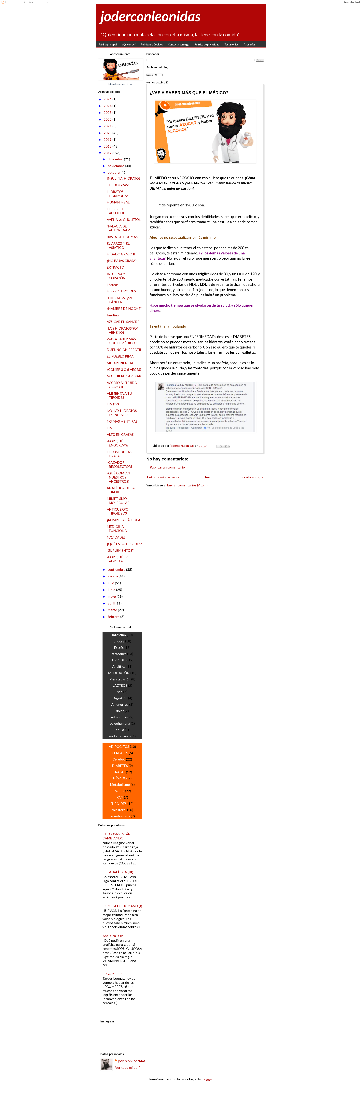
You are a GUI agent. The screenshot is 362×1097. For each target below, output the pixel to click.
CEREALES (120, 753)
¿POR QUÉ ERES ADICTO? (119, 559)
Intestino (119, 635)
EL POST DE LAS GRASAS (119, 454)
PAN (120, 797)
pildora (119, 641)
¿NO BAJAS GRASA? (122, 261)
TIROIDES (119, 660)
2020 (108, 133)
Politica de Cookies (152, 44)
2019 (108, 139)
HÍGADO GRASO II (121, 254)
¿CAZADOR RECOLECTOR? (119, 464)
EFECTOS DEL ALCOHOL (117, 211)
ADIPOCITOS (119, 746)
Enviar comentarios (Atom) (187, 485)
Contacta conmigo (178, 44)
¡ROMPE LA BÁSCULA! (124, 520)
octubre (114, 172)
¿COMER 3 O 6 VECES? (124, 369)
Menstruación (119, 679)
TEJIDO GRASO (119, 185)
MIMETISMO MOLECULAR (118, 500)
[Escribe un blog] (220, 446)
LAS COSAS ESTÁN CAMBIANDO (117, 836)
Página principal (108, 44)
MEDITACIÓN (119, 673)
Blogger (207, 1079)
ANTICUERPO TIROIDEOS (117, 511)
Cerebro (119, 759)
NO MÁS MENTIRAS (122, 421)
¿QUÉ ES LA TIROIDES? (124, 544)
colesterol (118, 810)
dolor (120, 711)
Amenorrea (119, 704)
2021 (108, 126)
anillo (120, 730)
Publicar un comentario (167, 467)
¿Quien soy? (129, 44)
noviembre (116, 166)
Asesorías (249, 44)
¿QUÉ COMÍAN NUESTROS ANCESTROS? (118, 477)
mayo (112, 596)
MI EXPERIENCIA (120, 363)
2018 (108, 146)
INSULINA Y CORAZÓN (116, 276)
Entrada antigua (251, 477)
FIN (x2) (113, 404)
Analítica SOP (113, 936)
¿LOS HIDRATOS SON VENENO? (123, 330)
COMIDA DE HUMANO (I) (122, 906)
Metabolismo (120, 784)
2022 (108, 119)
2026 (108, 99)
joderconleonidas (150, 15)
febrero (114, 617)
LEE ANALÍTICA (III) (118, 872)
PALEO (119, 791)
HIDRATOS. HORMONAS (118, 193)
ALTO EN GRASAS (120, 434)
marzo (113, 610)
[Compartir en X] (223, 446)
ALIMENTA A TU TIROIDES (119, 395)
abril (111, 603)
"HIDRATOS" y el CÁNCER (119, 300)
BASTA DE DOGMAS (122, 237)
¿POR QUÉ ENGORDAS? (117, 443)
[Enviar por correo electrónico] (217, 446)
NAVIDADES (116, 537)
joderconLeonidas (131, 1061)
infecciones (120, 717)
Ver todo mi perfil (128, 1067)
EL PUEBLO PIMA (120, 356)
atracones (118, 654)
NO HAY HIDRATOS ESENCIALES (122, 412)
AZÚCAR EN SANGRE (123, 322)
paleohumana (120, 723)
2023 (108, 112)
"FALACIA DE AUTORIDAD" (118, 228)
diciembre (116, 159)
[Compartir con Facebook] (226, 446)
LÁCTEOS (120, 685)
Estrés (119, 647)
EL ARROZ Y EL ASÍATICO (118, 245)
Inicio (209, 477)
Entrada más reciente (163, 477)
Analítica (119, 666)
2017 (108, 153)
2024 (108, 106)
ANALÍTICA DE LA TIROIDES (121, 490)
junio (112, 590)
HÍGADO (120, 778)
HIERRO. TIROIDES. (121, 291)
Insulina (113, 315)
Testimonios (231, 44)
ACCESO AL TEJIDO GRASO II (122, 385)
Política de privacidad (206, 44)
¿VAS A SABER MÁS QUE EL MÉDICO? (121, 341)
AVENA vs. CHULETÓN (124, 219)
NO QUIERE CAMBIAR (124, 376)
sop (119, 692)
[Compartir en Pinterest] (228, 446)
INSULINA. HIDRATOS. (124, 178)
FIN (109, 428)
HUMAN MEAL (118, 202)
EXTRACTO (115, 267)
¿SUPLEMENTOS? (120, 550)
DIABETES (120, 765)
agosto (113, 576)
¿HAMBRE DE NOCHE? (124, 308)
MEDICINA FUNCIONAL (118, 528)
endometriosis (120, 736)
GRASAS (119, 772)
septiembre (117, 569)
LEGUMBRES (112, 974)
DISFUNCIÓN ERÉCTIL (124, 349)
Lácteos (112, 285)
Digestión (119, 698)
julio (111, 583)
